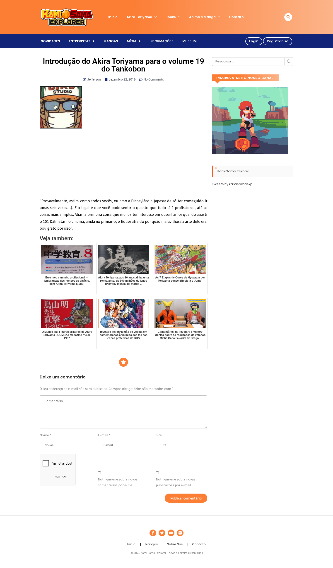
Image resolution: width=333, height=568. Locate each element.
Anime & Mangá (202, 17)
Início (113, 17)
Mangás (151, 544)
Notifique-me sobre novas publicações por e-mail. (175, 482)
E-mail (103, 435)
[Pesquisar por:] (252, 61)
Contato (236, 17)
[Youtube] (171, 533)
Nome (44, 435)
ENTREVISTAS (79, 41)
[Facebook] (153, 533)
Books (171, 17)
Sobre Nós (175, 544)
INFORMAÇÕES (162, 41)
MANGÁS (111, 41)
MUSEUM (189, 41)
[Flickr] (180, 533)
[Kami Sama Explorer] (67, 17)
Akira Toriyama (139, 17)
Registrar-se (277, 41)
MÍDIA (131, 41)
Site (159, 435)
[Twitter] (162, 533)
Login (253, 41)
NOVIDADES (50, 41)
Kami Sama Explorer (233, 171)
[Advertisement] (123, 163)
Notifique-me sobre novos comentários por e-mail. (118, 482)
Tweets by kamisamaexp (232, 184)
